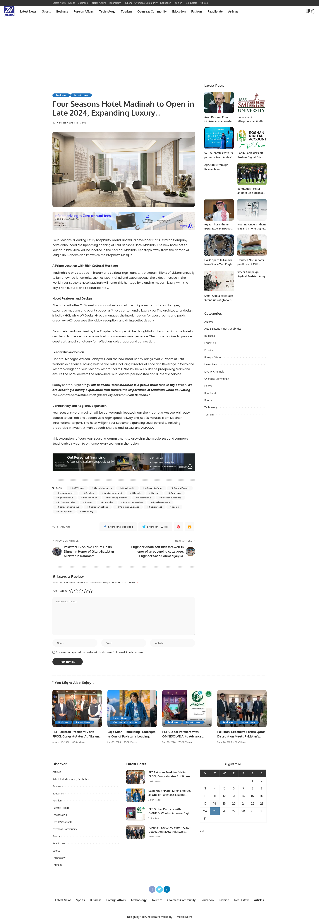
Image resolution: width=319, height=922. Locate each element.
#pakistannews (161, 502)
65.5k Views (78, 742)
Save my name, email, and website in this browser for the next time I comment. (100, 652)
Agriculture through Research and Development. (216, 169)
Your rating (59, 590)
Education (210, 343)
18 (214, 803)
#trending (87, 511)
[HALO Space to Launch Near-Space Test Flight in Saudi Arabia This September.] (219, 245)
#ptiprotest (155, 507)
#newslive (107, 502)
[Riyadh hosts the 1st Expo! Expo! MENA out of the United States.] (219, 210)
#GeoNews (175, 493)
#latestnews (144, 497)
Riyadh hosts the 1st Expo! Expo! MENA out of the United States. (217, 228)
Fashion (209, 350)
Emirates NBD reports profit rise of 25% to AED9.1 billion (250, 264)
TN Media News (64, 123)
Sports (208, 400)
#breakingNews (103, 488)
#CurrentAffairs (153, 488)
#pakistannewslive (68, 507)
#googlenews (65, 497)
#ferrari (155, 493)
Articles (208, 321)
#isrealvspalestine (117, 497)
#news (88, 502)
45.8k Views (130, 742)
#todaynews (65, 511)
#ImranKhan (90, 497)
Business (61, 95)
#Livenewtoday (66, 502)
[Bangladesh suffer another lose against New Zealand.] (252, 174)
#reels (175, 507)
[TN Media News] (9, 11)
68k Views (240, 742)
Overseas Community (216, 378)
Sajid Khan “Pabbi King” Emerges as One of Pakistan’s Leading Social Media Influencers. (131, 736)
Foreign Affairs (212, 357)
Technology (210, 407)
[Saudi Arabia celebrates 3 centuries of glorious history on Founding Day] (219, 281)
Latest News (81, 95)
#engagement (66, 493)
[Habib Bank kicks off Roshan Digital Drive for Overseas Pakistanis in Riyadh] (252, 138)
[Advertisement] (159, 52)
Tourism (209, 414)
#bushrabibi (128, 488)
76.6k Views (185, 742)
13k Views (81, 123)
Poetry (208, 386)
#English (89, 493)
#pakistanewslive (133, 502)
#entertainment (113, 493)
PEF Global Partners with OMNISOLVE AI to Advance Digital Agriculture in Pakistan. (184, 736)
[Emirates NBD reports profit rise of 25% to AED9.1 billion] (252, 245)
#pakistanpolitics (99, 507)
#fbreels (136, 493)
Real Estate (210, 393)
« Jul (203, 831)
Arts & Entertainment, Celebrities (222, 328)
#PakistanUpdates (128, 507)
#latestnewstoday (171, 497)
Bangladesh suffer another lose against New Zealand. (250, 193)
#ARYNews (78, 488)
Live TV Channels (214, 371)
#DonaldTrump (180, 488)
